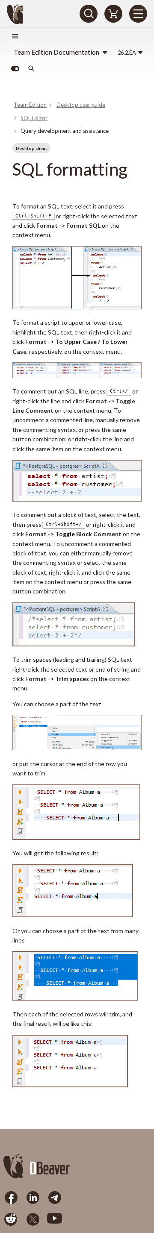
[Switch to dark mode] (15, 69)
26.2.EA (127, 52)
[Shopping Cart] (113, 14)
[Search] (89, 14)
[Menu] (138, 14)
